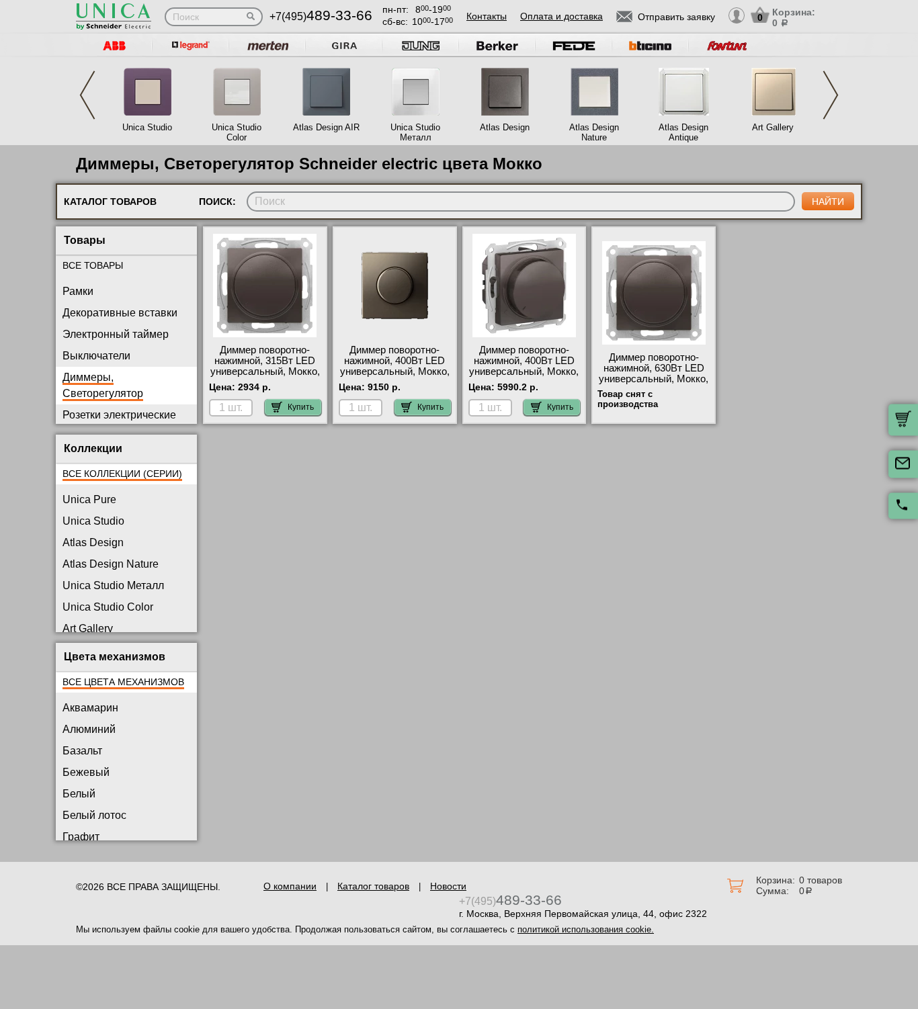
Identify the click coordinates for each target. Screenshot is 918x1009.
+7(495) (320, 16)
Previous (87, 95)
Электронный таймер (115, 334)
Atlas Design (505, 127)
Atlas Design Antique (683, 132)
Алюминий (89, 729)
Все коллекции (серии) (122, 473)
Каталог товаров (373, 886)
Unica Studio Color (236, 132)
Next (831, 95)
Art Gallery (773, 127)
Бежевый (86, 772)
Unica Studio (147, 127)
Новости (448, 886)
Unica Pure (89, 499)
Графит (80, 836)
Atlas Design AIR (326, 127)
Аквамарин (90, 707)
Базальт (82, 750)
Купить (301, 407)
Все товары (92, 265)
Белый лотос (94, 815)
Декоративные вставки (119, 312)
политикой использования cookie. (585, 929)
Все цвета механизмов (123, 681)
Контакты (486, 16)
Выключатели (96, 355)
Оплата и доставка (561, 16)
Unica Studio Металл (415, 132)
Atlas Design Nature (594, 132)
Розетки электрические (119, 415)
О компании (290, 886)
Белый (78, 793)
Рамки (77, 291)
